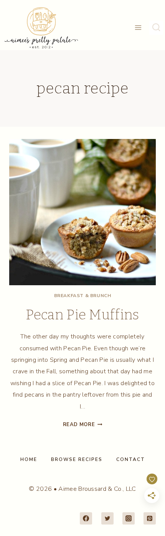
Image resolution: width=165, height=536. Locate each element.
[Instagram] (128, 518)
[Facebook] (86, 518)
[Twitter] (107, 518)
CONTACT (130, 459)
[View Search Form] (156, 27)
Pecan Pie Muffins (82, 315)
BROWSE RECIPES (76, 459)
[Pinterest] (150, 518)
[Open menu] (138, 28)
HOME (28, 459)
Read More (82, 424)
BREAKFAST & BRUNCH (82, 296)
